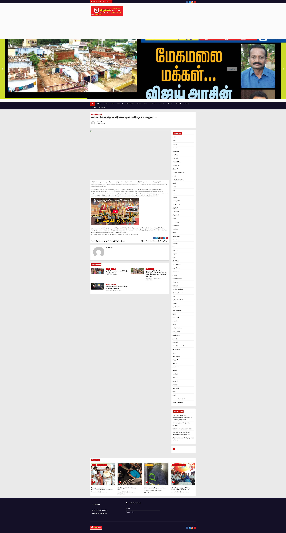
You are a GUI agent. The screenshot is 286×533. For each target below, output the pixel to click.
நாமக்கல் (175, 321)
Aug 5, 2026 (109, 290)
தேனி (174, 314)
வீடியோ (139, 103)
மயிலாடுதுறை (176, 356)
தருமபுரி (175, 257)
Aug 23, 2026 (95, 492)
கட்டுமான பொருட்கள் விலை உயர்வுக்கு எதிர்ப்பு (153, 241)
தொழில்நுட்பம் (176, 307)
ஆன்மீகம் (170, 103)
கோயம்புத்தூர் (176, 222)
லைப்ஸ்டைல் (162, 103)
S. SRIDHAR (104, 492)
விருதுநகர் (113, 268)
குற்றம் (174, 218)
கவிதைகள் (175, 197)
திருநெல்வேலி (176, 268)
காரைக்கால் (176, 211)
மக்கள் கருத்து (176, 349)
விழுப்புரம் (175, 385)
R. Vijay (100, 121)
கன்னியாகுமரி (176, 204)
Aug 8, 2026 (109, 274)
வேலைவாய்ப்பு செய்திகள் (179, 399)
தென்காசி (175, 303)
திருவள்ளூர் (176, 282)
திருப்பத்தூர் (176, 271)
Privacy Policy (130, 512)
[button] (2, 69)
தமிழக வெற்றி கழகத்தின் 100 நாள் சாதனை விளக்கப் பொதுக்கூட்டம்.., (180, 488)
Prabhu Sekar (117, 290)
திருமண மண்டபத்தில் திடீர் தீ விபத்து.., (182, 429)
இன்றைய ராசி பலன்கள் (178, 172)
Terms (128, 509)
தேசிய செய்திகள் (130, 103)
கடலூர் (174, 187)
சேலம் (174, 247)
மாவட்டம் (119, 103)
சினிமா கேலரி (176, 236)
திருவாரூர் (175, 286)
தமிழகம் (106, 103)
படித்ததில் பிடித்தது (177, 328)
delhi (174, 137)
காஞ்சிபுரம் (175, 208)
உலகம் (145, 103)
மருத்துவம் (175, 360)
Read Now (232, 69)
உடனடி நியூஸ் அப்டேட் (178, 179)
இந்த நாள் (175, 158)
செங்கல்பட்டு (113, 284)
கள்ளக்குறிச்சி (176, 201)
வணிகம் (175, 370)
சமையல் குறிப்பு (176, 225)
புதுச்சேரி (175, 339)
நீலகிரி (174, 324)
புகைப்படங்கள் (153, 103)
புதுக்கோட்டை (176, 335)
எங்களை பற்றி (102, 107)
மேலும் (93, 107)
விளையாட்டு (178, 103)
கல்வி (174, 194)
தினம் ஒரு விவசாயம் (178, 293)
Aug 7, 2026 (149, 278)
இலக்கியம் (175, 169)
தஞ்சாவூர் (175, 250)
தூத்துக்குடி (176, 296)
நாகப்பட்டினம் (99, 114)
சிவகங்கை (175, 229)
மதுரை (152, 268)
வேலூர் (174, 395)
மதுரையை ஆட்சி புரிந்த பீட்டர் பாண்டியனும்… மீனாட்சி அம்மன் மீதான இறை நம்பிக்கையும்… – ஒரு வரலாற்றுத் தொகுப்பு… (156, 273)
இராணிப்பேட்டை (177, 162)
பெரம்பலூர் (175, 342)
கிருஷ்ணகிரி (176, 215)
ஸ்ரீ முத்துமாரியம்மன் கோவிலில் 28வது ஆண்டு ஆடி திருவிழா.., (116, 287)
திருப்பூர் (175, 275)
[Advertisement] (143, 28)
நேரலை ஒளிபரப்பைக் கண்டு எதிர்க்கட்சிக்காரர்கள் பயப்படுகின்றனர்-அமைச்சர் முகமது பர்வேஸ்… (182, 417)
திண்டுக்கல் (176, 261)
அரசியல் (99, 103)
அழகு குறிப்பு (176, 151)
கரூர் (174, 190)
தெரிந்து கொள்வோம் (178, 300)
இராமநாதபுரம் (176, 165)
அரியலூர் (175, 148)
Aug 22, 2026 (175, 492)
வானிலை (175, 377)
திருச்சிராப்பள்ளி (177, 264)
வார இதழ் (186, 103)
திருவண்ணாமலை (177, 278)
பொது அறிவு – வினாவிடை (179, 346)
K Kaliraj (116, 274)
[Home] (92, 104)
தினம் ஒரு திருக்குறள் (178, 289)
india (174, 141)
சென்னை (175, 243)
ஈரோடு (174, 176)
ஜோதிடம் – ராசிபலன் (178, 402)
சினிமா (112, 103)
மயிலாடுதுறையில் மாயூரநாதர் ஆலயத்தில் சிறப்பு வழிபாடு (108, 241)
